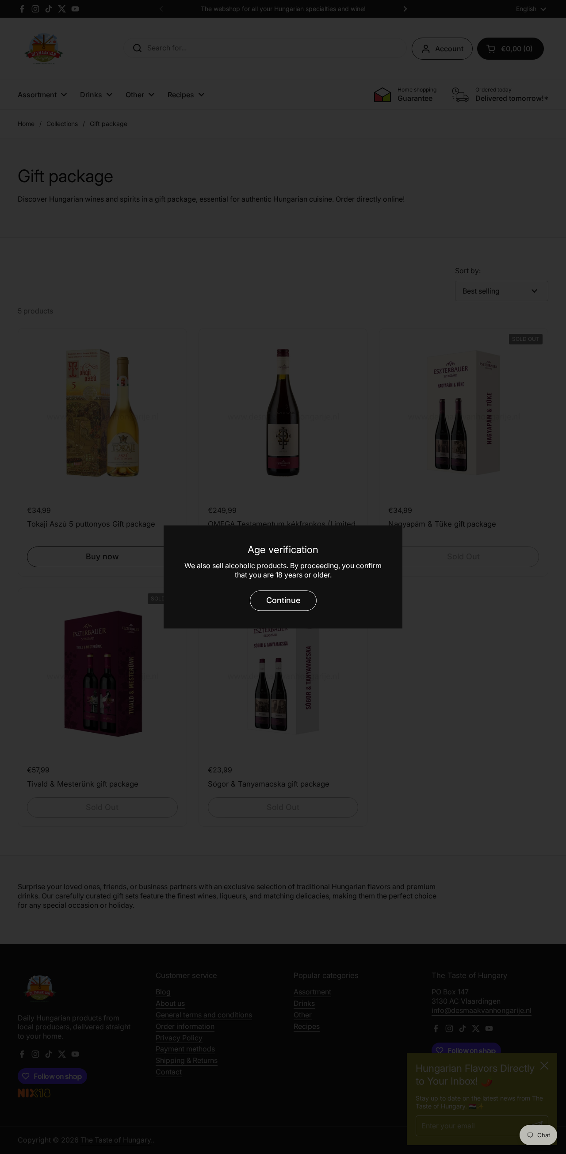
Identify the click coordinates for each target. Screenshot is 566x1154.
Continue (283, 600)
